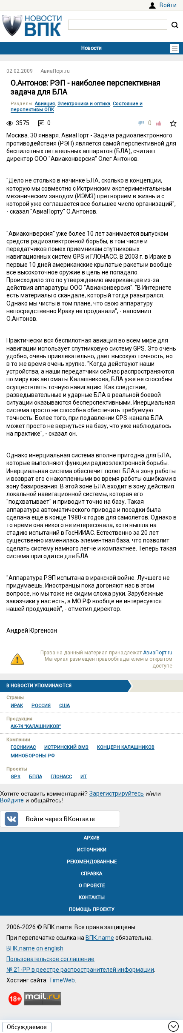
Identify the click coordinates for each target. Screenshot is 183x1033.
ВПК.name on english (34, 948)
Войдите (12, 800)
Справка (91, 873)
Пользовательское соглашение (50, 959)
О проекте (92, 885)
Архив (92, 838)
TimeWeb (62, 980)
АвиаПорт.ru (55, 71)
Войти (168, 5)
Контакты (92, 897)
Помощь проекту (91, 909)
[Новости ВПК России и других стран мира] (32, 34)
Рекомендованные (92, 862)
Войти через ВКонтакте (60, 819)
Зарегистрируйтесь (116, 793)
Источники (91, 850)
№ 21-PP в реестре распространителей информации (80, 969)
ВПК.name (100, 937)
